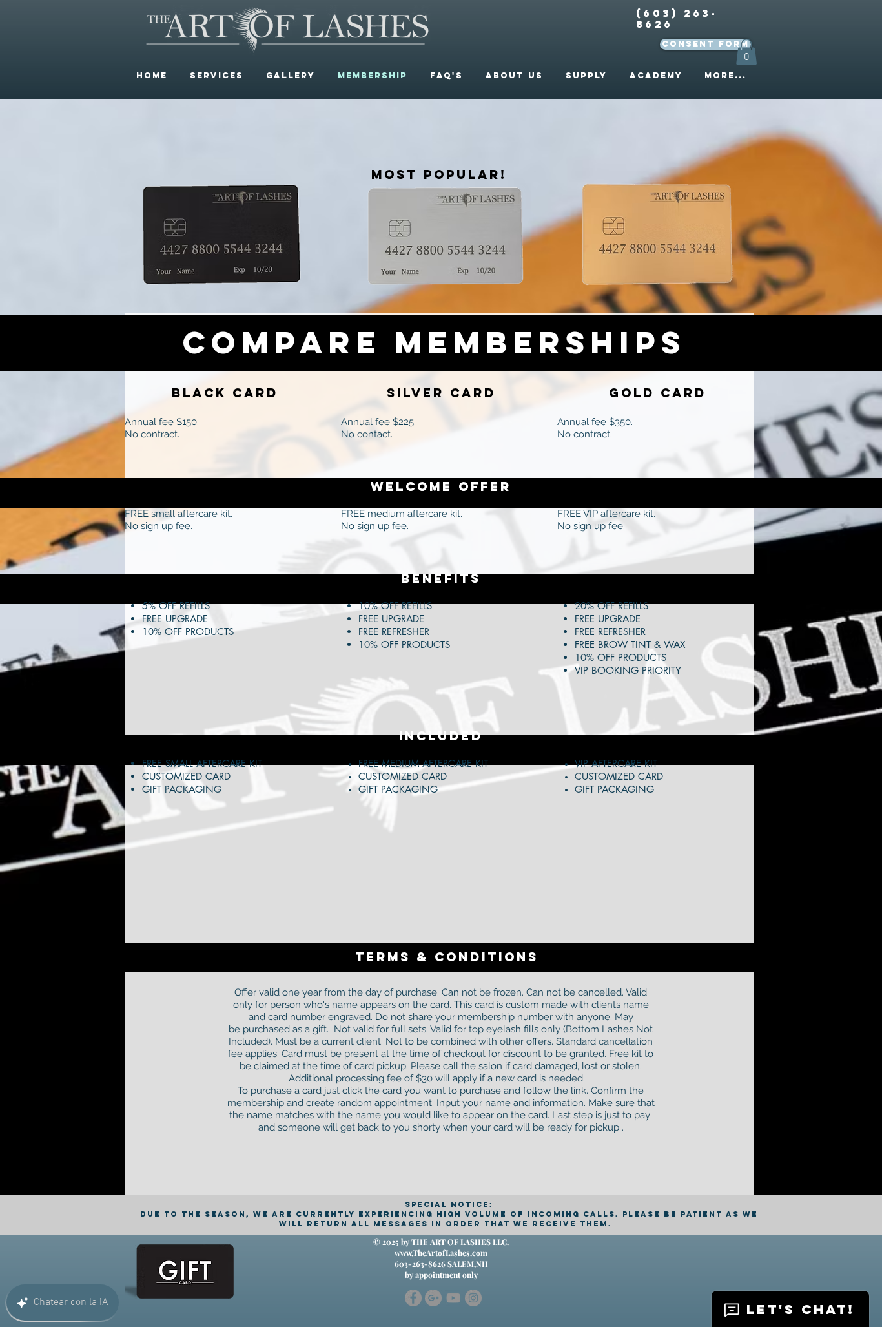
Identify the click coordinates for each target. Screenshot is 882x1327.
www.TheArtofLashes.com (441, 1253)
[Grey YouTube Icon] (453, 1298)
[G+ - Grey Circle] (433, 1298)
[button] (746, 52)
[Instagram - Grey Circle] (473, 1298)
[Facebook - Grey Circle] (413, 1298)
